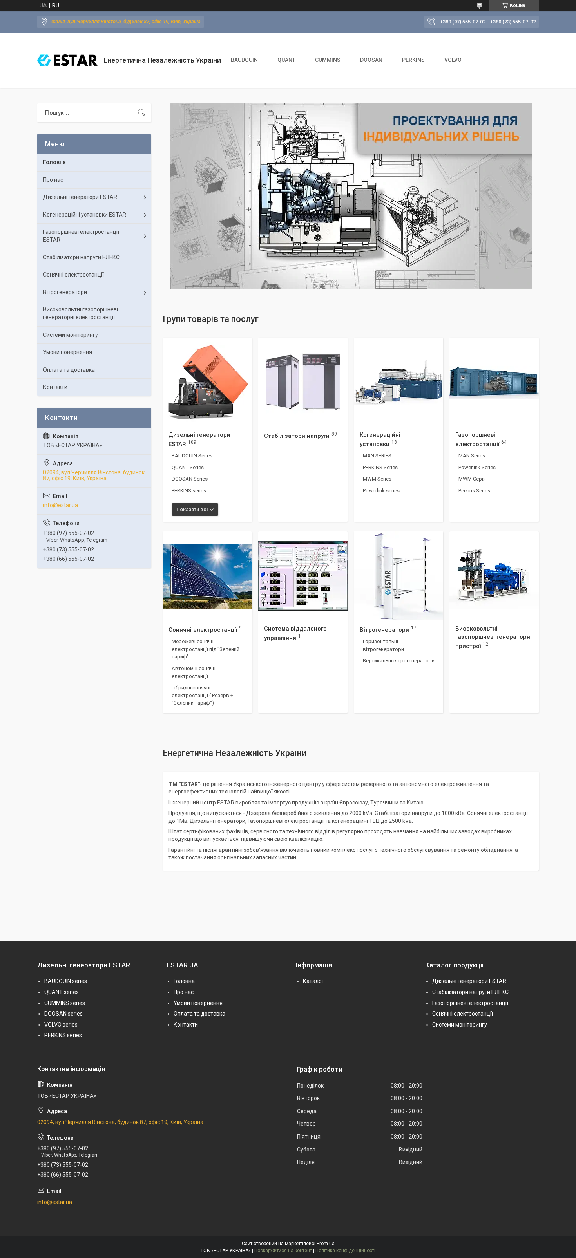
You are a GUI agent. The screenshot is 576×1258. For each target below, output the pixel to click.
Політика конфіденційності (345, 1250)
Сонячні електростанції (202, 629)
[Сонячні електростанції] (207, 576)
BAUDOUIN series (65, 981)
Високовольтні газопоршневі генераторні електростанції (80, 313)
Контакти (55, 387)
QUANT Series (188, 467)
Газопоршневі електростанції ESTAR (81, 236)
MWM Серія (472, 479)
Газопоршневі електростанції (470, 1003)
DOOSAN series (63, 1013)
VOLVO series (61, 1024)
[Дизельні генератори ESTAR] (207, 382)
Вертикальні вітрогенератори (399, 660)
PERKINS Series (380, 467)
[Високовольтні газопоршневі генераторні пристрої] (494, 576)
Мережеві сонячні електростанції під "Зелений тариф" (205, 649)
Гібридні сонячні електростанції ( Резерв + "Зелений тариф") (202, 695)
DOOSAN (371, 60)
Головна (54, 162)
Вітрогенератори (384, 629)
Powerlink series (381, 490)
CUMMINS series (64, 1003)
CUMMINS (328, 60)
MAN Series (471, 456)
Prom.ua (326, 1243)
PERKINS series (189, 490)
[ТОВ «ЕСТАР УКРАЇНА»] (67, 60)
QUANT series (61, 992)
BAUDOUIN (244, 60)
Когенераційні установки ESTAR (84, 214)
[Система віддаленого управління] (303, 576)
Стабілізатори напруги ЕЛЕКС (81, 257)
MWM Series (377, 479)
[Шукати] (141, 112)
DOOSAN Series (190, 479)
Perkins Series (474, 490)
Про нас (53, 180)
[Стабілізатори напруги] (303, 382)
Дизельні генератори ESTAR (80, 197)
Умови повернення (67, 352)
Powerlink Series (477, 467)
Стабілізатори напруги (297, 435)
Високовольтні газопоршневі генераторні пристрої (493, 637)
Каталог (313, 981)
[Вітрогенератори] (398, 576)
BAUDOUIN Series (192, 456)
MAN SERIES (377, 456)
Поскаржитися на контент (283, 1250)
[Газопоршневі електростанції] (494, 382)
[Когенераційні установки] (398, 382)
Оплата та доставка (69, 370)
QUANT (286, 60)
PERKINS (413, 60)
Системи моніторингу (70, 335)
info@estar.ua (60, 505)
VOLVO (453, 60)
